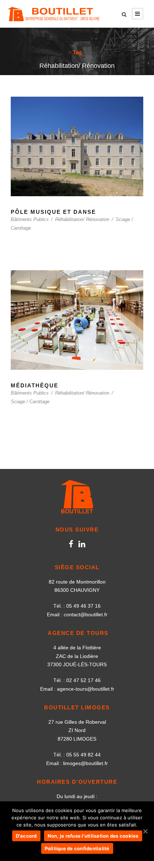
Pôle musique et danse (53, 212)
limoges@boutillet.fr (85, 763)
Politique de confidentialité (77, 848)
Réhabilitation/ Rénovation (82, 219)
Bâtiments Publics (30, 219)
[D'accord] (145, 831)
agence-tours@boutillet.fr (85, 689)
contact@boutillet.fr (85, 614)
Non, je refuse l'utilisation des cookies (93, 836)
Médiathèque (34, 385)
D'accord (26, 836)
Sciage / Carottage (30, 401)
